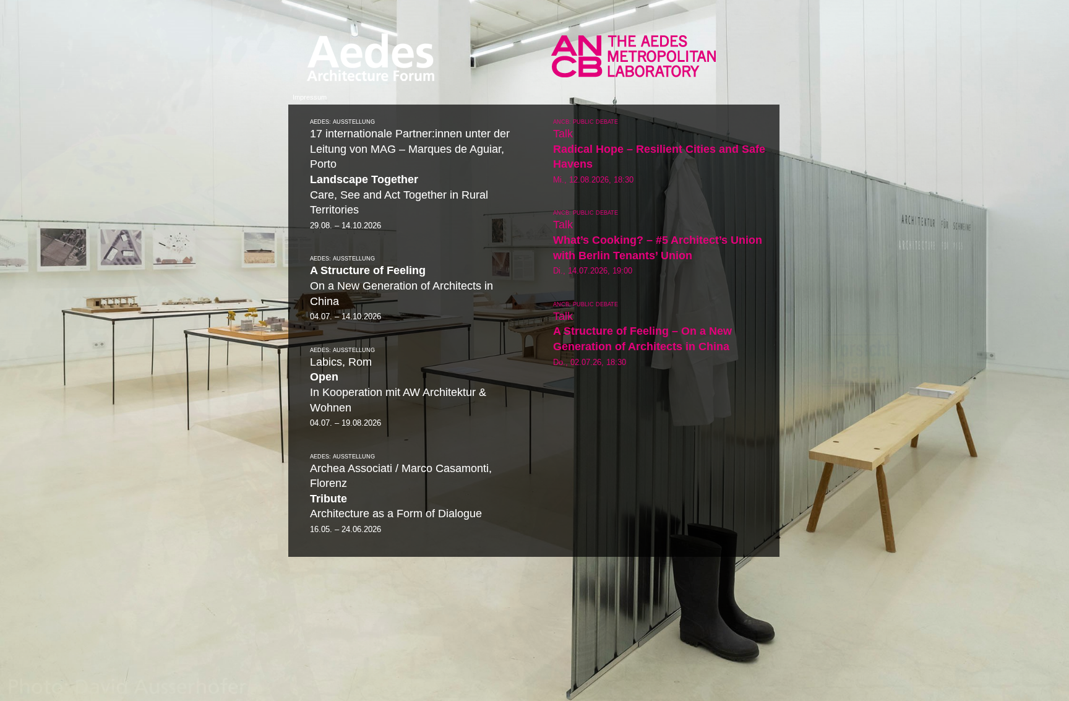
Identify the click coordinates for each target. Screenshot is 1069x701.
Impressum (310, 97)
